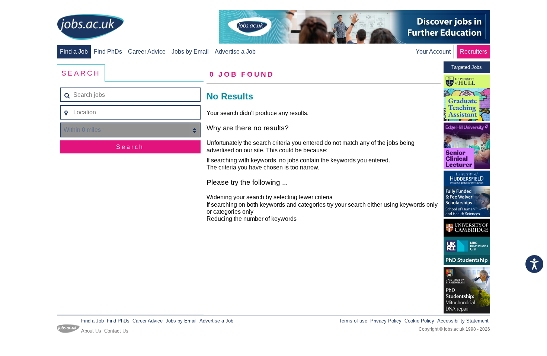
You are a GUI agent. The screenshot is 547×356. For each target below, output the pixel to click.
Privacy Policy (386, 321)
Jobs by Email (190, 51)
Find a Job (74, 51)
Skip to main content (30, 6)
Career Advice (147, 51)
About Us (91, 331)
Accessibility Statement (463, 321)
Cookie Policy (419, 321)
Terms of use (353, 321)
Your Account (433, 51)
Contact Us (116, 331)
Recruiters (473, 51)
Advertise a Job (235, 51)
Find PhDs (108, 51)
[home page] (90, 27)
